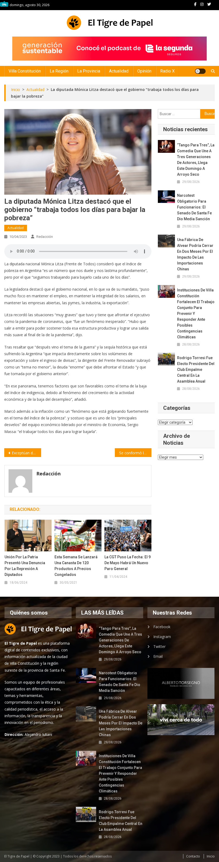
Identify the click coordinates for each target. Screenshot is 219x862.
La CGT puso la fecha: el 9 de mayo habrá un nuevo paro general (127, 563)
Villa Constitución (25, 71)
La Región (59, 71)
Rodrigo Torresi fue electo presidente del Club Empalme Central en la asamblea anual (195, 369)
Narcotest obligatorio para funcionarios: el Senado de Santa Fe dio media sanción (194, 207)
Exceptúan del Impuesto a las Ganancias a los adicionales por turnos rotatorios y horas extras (26, 452)
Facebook (161, 626)
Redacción (44, 237)
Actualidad (118, 71)
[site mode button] (200, 71)
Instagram (162, 636)
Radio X (167, 71)
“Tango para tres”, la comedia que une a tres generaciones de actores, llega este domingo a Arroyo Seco (195, 160)
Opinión (144, 71)
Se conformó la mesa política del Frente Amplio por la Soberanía (135, 452)
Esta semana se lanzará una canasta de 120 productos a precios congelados (75, 566)
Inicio (211, 856)
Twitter (159, 646)
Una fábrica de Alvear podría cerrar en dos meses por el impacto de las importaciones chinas (195, 254)
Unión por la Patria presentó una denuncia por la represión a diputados (25, 566)
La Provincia (88, 71)
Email (158, 656)
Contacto (193, 856)
